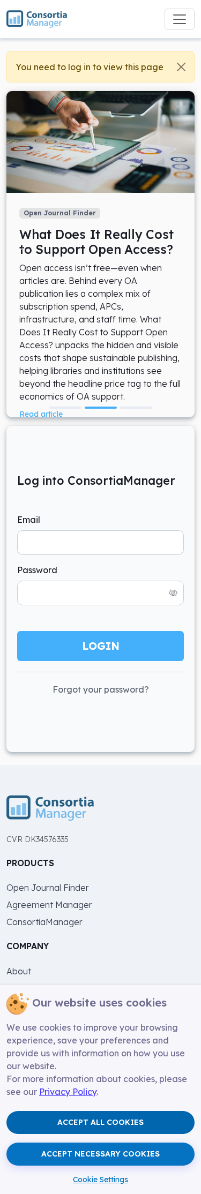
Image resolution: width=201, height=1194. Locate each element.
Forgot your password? (101, 689)
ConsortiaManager (44, 922)
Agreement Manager (49, 904)
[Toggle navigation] (180, 19)
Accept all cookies (100, 1122)
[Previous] (19, 254)
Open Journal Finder (47, 887)
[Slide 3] (136, 408)
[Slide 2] (101, 408)
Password (37, 570)
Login (101, 645)
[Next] (182, 254)
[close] (181, 67)
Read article (41, 414)
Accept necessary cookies (100, 1154)
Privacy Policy (67, 1091)
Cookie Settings (100, 1179)
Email (28, 519)
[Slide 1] (65, 408)
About (18, 971)
